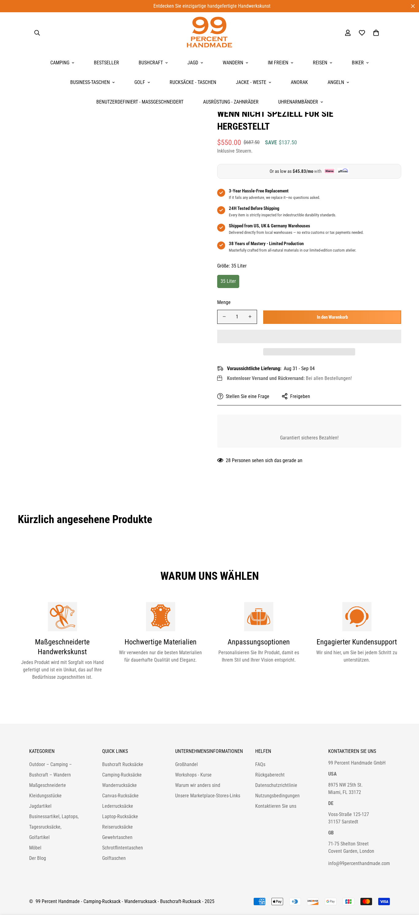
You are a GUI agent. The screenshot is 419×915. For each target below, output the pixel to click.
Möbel (35, 848)
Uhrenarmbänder (298, 102)
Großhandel (186, 764)
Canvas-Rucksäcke (120, 796)
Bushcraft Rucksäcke (122, 764)
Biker (358, 63)
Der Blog (37, 858)
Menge (224, 302)
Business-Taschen (90, 82)
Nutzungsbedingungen (277, 796)
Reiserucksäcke (117, 827)
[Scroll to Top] (407, 882)
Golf (139, 82)
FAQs (260, 764)
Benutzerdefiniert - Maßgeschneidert (139, 102)
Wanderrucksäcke (119, 785)
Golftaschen (114, 858)
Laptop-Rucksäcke (120, 816)
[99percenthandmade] (209, 32)
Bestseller (106, 63)
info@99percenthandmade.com (359, 863)
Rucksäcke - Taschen (193, 82)
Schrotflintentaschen (122, 848)
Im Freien (278, 63)
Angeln (336, 82)
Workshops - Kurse (193, 775)
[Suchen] (37, 33)
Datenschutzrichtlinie (276, 785)
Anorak (299, 82)
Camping (59, 63)
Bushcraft (151, 63)
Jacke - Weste (251, 82)
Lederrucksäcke (117, 806)
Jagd (192, 63)
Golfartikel (39, 837)
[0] (376, 33)
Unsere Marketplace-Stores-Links (207, 796)
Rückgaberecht (270, 775)
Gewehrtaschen (117, 837)
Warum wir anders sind (197, 785)
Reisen (320, 63)
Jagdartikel (40, 806)
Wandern (233, 63)
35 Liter (228, 281)
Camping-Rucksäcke (122, 775)
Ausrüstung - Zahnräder (231, 102)
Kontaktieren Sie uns (275, 806)
